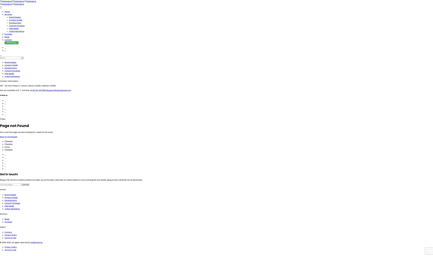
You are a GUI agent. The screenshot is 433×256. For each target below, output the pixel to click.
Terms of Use (10, 238)
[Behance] (5, 166)
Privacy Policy (11, 235)
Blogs (7, 37)
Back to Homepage (8, 137)
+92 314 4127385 (38, 90)
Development (15, 23)
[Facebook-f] (5, 154)
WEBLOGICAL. (37, 242)
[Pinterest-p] (5, 157)
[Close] (1, 55)
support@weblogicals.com (59, 90)
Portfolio (8, 34)
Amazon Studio (15, 20)
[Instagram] (5, 163)
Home (7, 11)
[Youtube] (5, 168)
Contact (8, 40)
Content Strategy (17, 25)
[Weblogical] (18, 1)
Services (8, 14)
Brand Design (15, 17)
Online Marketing (16, 31)
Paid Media (13, 28)
